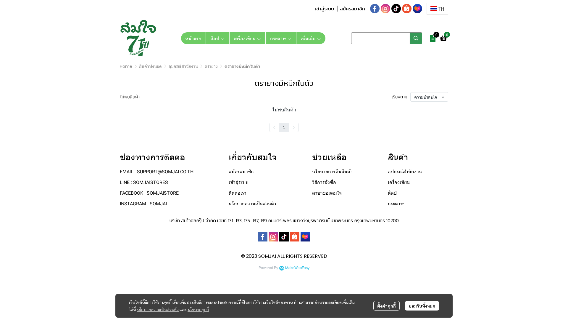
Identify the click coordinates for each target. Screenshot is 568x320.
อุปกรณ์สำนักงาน (183, 66)
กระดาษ (396, 204)
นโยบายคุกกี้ (198, 309)
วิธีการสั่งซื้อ (324, 182)
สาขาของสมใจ (327, 193)
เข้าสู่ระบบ (324, 8)
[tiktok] (396, 8)
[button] (437, 9)
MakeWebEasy (297, 268)
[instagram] (385, 8)
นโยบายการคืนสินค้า (332, 172)
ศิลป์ (392, 193)
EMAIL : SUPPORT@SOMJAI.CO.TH (156, 172)
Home (126, 66)
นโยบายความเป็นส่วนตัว (158, 309)
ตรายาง (211, 66)
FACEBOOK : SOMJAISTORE (149, 193)
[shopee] (407, 8)
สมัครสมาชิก (352, 8)
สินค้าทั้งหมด (150, 66)
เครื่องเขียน (399, 182)
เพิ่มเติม (309, 38)
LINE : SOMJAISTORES (144, 182)
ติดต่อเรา (237, 193)
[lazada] (417, 8)
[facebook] (375, 8)
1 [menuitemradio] (284, 127)
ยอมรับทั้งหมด (422, 305)
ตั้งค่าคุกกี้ (386, 305)
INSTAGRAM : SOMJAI (143, 204)
